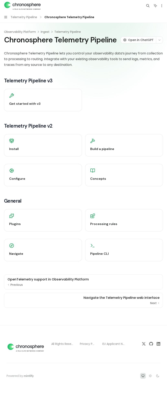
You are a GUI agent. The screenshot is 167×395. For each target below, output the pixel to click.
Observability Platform (20, 32)
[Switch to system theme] (143, 376)
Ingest (45, 32)
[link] (43, 100)
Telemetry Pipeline (67, 32)
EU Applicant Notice (113, 344)
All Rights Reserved (62, 344)
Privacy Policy (88, 344)
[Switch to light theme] (150, 376)
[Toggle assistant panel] (155, 6)
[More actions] (162, 6)
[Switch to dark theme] (157, 376)
